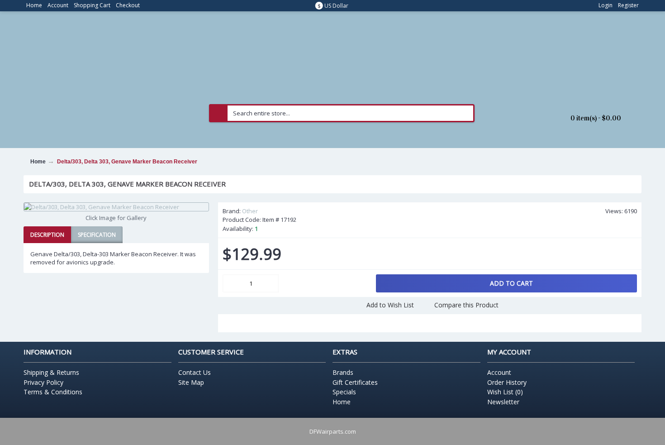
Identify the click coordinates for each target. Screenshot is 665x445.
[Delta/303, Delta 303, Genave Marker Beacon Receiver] (116, 206)
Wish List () (505, 392)
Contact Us (194, 372)
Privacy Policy (43, 382)
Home (341, 401)
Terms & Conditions (53, 392)
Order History (507, 382)
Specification (97, 235)
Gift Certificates (355, 382)
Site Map (191, 382)
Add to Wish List (390, 305)
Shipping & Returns (51, 372)
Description (47, 235)
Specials (344, 392)
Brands (342, 372)
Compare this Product (466, 305)
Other (250, 211)
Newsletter (503, 401)
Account (499, 372)
